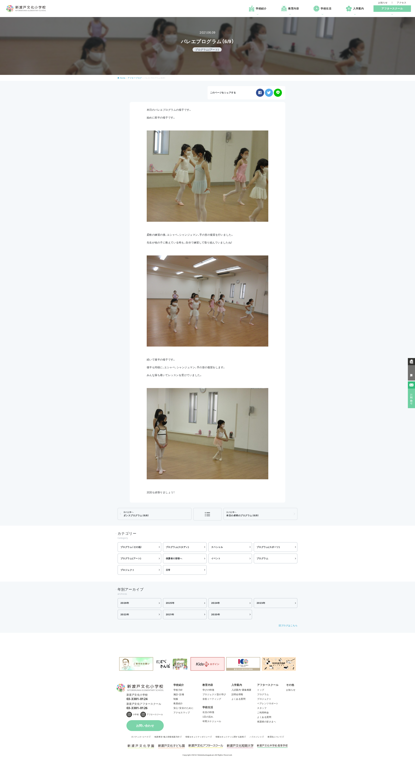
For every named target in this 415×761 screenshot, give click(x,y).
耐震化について (275, 737)
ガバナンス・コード (139, 737)
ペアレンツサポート (267, 703)
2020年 (215, 614)
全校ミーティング (211, 699)
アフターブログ (135, 78)
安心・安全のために (183, 708)
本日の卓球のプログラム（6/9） (242, 514)
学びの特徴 (208, 690)
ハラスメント (256, 737)
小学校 (136, 714)
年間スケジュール (211, 721)
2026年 (124, 603)
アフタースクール (155, 714)
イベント (216, 558)
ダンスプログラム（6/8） (136, 514)
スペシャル (217, 547)
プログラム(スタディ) (177, 547)
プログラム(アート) (130, 558)
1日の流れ (207, 716)
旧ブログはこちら (288, 625)
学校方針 (178, 690)
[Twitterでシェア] (269, 93)
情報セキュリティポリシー (197, 737)
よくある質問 (238, 699)
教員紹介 (178, 703)
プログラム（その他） (131, 547)
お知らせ (383, 2)
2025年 (170, 603)
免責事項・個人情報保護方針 (167, 737)
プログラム (262, 558)
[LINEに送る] (278, 93)
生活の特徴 (208, 712)
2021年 (170, 614)
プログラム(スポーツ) (268, 547)
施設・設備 (178, 694)
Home (122, 78)
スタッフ (262, 708)
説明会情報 (237, 694)
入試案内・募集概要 (241, 690)
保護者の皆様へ (174, 558)
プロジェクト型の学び (214, 694)
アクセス (401, 2)
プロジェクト (127, 569)
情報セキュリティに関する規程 (230, 737)
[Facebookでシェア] (260, 93)
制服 (175, 699)
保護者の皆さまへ (266, 721)
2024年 (215, 603)
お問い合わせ (145, 725)
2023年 (261, 603)
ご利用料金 (263, 712)
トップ (260, 690)
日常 (168, 569)
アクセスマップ (181, 712)
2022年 (124, 614)
